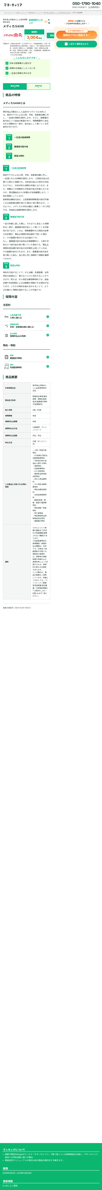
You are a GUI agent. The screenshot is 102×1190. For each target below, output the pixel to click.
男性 (52, 35)
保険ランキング (21, 13)
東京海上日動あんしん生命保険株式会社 (57, 13)
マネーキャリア (9, 13)
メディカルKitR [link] (77, 13)
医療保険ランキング (35, 13)
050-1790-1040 (87, 3)
